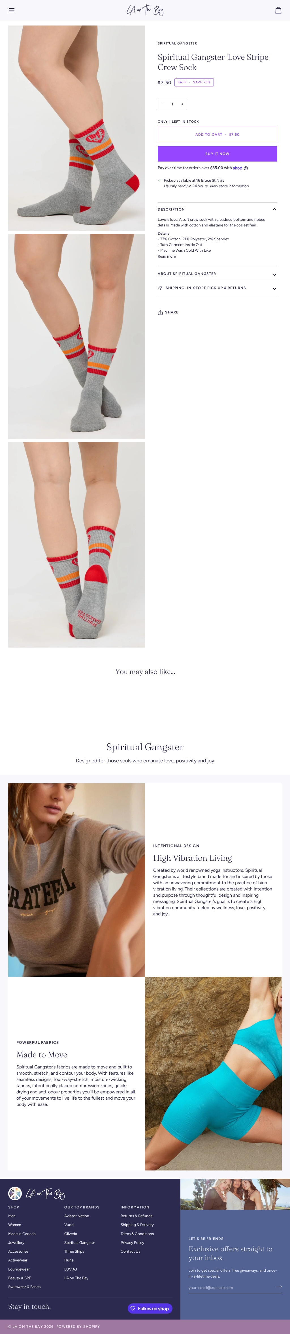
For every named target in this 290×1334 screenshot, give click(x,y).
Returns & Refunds (136, 1216)
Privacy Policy (132, 1242)
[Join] (277, 1286)
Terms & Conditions (137, 1233)
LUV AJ (70, 1269)
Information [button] (135, 1207)
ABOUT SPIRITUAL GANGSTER (187, 274)
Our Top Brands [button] (82, 1207)
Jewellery (16, 1242)
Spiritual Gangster (177, 43)
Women (14, 1224)
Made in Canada (22, 1233)
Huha (69, 1260)
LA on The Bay (76, 1278)
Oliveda (70, 1233)
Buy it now (217, 154)
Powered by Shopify (78, 1326)
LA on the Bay (27, 1326)
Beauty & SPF (19, 1278)
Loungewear (19, 1269)
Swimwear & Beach (24, 1286)
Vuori (69, 1224)
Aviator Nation (76, 1216)
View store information (229, 186)
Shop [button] (13, 1207)
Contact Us (130, 1251)
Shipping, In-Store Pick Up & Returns (205, 288)
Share (171, 312)
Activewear (17, 1260)
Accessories (18, 1251)
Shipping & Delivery (137, 1224)
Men (12, 1216)
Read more (167, 256)
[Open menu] (16, 10)
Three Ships (74, 1251)
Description (171, 209)
